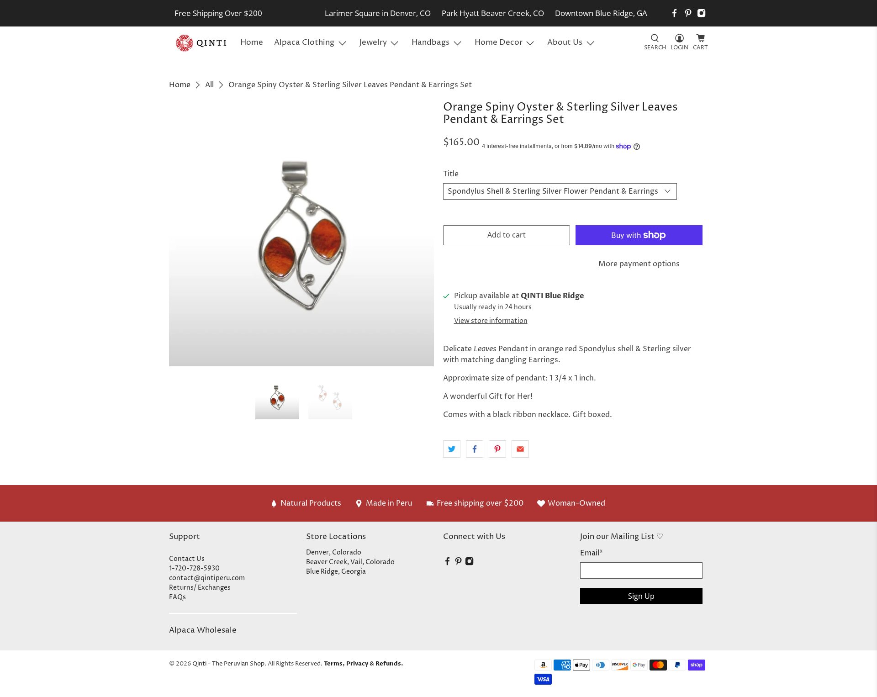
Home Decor (499, 42)
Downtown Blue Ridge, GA (601, 13)
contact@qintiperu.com (207, 578)
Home (251, 42)
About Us (564, 42)
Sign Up (641, 596)
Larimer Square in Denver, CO (378, 13)
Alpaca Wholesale (203, 630)
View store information (491, 321)
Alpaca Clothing (304, 42)
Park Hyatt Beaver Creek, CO (493, 13)
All (209, 85)
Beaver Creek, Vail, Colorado (350, 562)
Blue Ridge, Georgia (336, 571)
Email (591, 553)
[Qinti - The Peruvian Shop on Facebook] (674, 13)
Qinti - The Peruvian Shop (228, 664)
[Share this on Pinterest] (497, 449)
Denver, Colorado (333, 552)
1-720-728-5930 (194, 568)
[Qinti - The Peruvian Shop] (201, 43)
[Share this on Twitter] (451, 449)
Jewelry (373, 42)
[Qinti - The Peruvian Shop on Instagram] (701, 13)
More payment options (639, 264)
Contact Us (187, 558)
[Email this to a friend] (520, 449)
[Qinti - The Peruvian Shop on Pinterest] (688, 13)
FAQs (177, 597)
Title (451, 174)
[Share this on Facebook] (474, 449)
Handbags (430, 42)
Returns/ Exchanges (200, 587)
